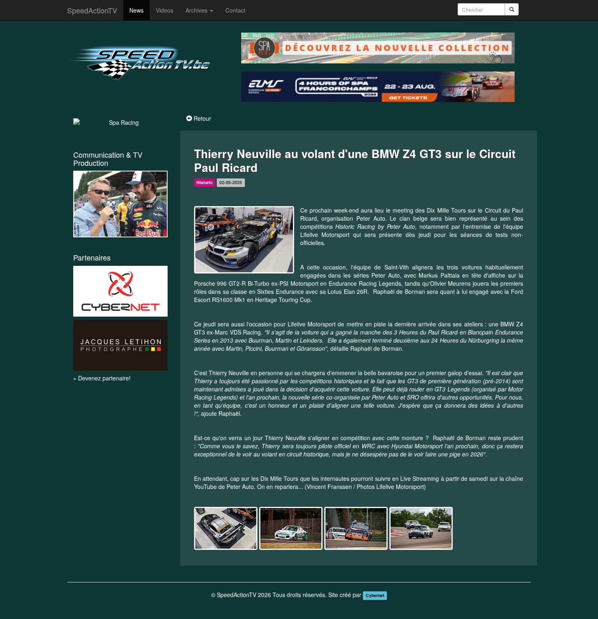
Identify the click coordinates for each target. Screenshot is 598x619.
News (136, 10)
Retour (202, 118)
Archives (197, 10)
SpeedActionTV (92, 10)
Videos (164, 10)
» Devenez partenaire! (102, 378)
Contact (235, 10)
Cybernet (375, 595)
